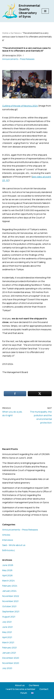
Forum (24, 692)
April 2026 (7, 575)
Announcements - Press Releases (18, 59)
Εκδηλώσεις (8, 550)
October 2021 (9, 606)
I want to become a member (20, 689)
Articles (6, 534)
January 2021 (9, 652)
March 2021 (8, 642)
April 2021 (7, 637)
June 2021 (7, 627)
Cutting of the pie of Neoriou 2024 (20, 105)
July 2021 (7, 621)
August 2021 (8, 616)
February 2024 (9, 585)
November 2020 (10, 663)
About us (20, 685)
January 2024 (9, 590)
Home (5, 33)
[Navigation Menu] (45, 11)
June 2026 (7, 565)
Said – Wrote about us (13, 545)
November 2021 (10, 601)
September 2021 (10, 611)
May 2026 (7, 570)
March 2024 (8, 580)
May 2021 (7, 632)
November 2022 (10, 596)
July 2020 (7, 668)
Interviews (7, 540)
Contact (43, 689)
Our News (15, 33)
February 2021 (9, 647)
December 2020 (10, 657)
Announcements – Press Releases (20, 529)
